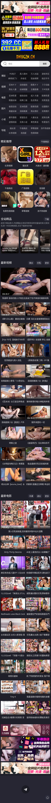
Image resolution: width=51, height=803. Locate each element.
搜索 (45, 63)
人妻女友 (34, 117)
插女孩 (13, 128)
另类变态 (45, 100)
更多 (47, 263)
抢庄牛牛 (45, 78)
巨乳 (39, 263)
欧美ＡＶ (34, 84)
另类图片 (45, 111)
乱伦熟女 (34, 100)
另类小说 (23, 122)
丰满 (31, 496)
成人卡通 (34, 95)
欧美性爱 (45, 95)
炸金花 (23, 78)
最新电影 (6, 496)
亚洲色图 (23, 106)
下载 (47, 219)
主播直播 (34, 89)
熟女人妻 (12, 89)
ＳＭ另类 (45, 89)
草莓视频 (34, 128)
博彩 (3, 75)
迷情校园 (12, 122)
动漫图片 (45, 106)
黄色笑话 (34, 122)
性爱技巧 (45, 122)
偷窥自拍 (12, 106)
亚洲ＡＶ (12, 84)
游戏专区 (45, 73)
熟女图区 (34, 111)
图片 (3, 108)
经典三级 (23, 100)
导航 (3, 130)
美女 (31, 263)
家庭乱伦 (23, 117)
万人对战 (34, 73)
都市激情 (12, 117)
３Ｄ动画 (45, 84)
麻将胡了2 (12, 78)
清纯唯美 (23, 111)
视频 (3, 86)
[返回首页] (47, 797)
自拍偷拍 (23, 84)
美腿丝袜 (12, 111)
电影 (3, 97)
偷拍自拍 (23, 95)
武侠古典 (45, 117)
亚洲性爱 (12, 95)
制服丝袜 (12, 100)
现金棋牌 (34, 78)
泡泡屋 (23, 133)
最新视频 (6, 263)
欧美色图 (34, 106)
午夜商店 (23, 128)
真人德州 (23, 73)
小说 (3, 119)
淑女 (39, 496)
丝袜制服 (23, 89)
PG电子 (13, 73)
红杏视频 (12, 133)
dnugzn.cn (25, 57)
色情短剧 (34, 133)
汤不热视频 (45, 128)
